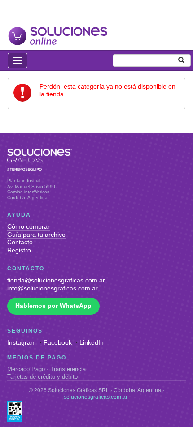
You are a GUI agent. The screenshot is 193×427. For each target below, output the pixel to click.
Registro (19, 250)
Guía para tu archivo (36, 234)
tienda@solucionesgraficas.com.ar (56, 280)
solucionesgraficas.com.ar (95, 397)
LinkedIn (91, 342)
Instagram (21, 342)
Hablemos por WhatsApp (53, 305)
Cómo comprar (28, 226)
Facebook (58, 342)
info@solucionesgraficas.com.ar (52, 288)
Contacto (20, 242)
